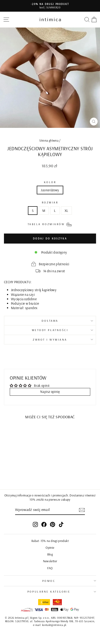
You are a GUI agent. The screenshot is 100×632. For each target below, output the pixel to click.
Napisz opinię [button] (50, 391)
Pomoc (49, 581)
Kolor (50, 182)
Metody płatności (50, 330)
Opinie (50, 547)
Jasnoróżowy (50, 190)
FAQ (50, 568)
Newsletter (50, 561)
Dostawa (50, 320)
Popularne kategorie (48, 591)
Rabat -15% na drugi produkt (50, 541)
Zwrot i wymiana (50, 339)
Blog (50, 554)
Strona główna (48, 140)
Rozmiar (50, 202)
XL (66, 210)
